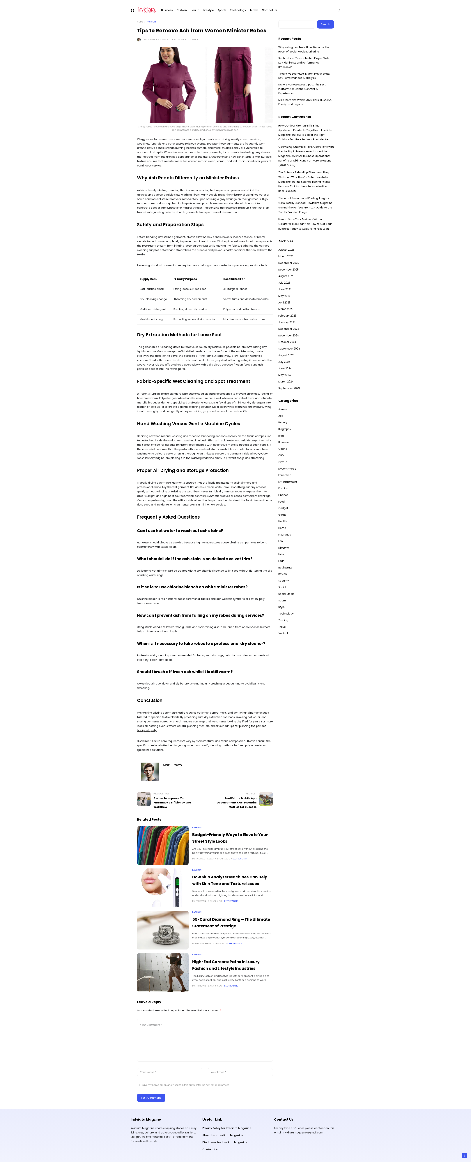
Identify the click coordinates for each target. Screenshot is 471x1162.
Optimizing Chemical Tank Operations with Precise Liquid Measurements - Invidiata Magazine (306, 151)
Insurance (284, 534)
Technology (286, 613)
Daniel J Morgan (201, 943)
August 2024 (286, 355)
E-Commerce (287, 469)
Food (281, 501)
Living (281, 554)
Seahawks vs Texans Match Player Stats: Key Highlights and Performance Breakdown (304, 62)
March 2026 (285, 256)
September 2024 (289, 348)
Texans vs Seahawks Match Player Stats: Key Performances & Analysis (304, 76)
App (280, 416)
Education (284, 475)
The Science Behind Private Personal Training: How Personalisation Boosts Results (304, 186)
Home (140, 21)
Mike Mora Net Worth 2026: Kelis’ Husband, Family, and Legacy (305, 102)
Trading (283, 620)
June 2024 (285, 368)
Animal (282, 409)
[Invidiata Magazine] (146, 10)
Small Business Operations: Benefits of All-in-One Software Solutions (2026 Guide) (304, 160)
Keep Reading (240, 858)
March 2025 (285, 309)
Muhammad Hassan (203, 858)
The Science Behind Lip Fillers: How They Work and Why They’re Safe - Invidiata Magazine (303, 177)
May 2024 (284, 375)
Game (282, 515)
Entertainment (287, 482)
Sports (282, 600)
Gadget (283, 508)
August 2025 (286, 276)
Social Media (286, 594)
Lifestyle (283, 548)
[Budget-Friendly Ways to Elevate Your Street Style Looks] (163, 845)
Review (282, 574)
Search (325, 24)
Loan (281, 561)
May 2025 (284, 296)
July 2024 (284, 362)
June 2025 (284, 289)
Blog (281, 436)
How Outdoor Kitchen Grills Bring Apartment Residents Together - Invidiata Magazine (305, 130)
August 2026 (286, 250)
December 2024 (288, 329)
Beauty (282, 422)
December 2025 (288, 263)
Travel (282, 627)
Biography (284, 429)
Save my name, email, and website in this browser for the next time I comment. (185, 1084)
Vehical (283, 633)
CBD (281, 455)
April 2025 (284, 302)
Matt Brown (148, 39)
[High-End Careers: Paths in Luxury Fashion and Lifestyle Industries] (163, 972)
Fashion (151, 21)
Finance (283, 495)
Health (282, 521)
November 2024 (288, 335)
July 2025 (284, 283)
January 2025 (286, 322)
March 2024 (286, 381)
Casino (282, 449)
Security (283, 580)
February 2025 (287, 315)
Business (283, 442)
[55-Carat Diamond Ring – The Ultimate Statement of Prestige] (163, 930)
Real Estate (285, 567)
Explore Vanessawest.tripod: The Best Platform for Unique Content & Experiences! (302, 89)
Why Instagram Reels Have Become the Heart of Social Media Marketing (303, 49)
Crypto (282, 462)
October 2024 (287, 342)
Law (280, 541)
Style (281, 607)
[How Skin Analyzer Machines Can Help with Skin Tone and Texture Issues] (163, 887)
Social (282, 587)
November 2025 (288, 269)
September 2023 (289, 388)
